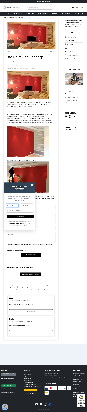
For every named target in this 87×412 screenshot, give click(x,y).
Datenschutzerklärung (15, 223)
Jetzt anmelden (20, 216)
